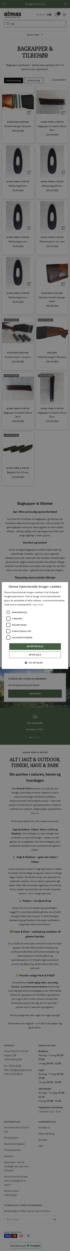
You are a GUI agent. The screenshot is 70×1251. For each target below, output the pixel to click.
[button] (35, 663)
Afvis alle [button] (35, 654)
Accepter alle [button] (35, 646)
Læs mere (37, 604)
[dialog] (35, 625)
